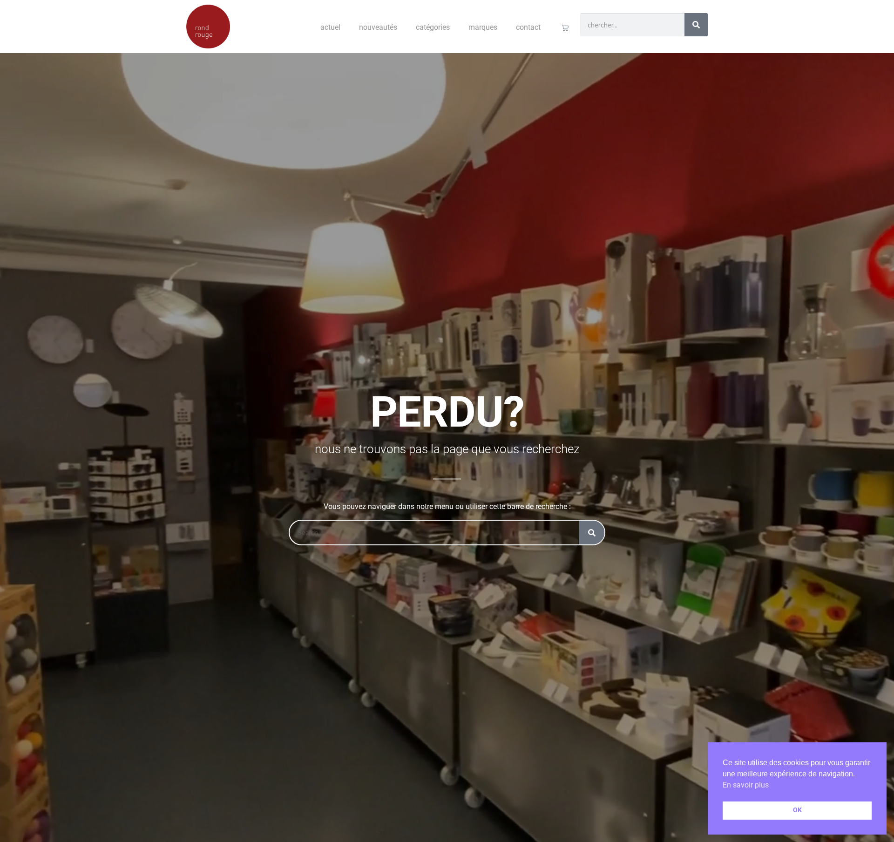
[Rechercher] (696, 24)
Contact (528, 27)
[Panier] (565, 27)
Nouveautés (378, 27)
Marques (482, 27)
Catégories (433, 27)
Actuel (330, 27)
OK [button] (797, 810)
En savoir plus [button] (746, 785)
